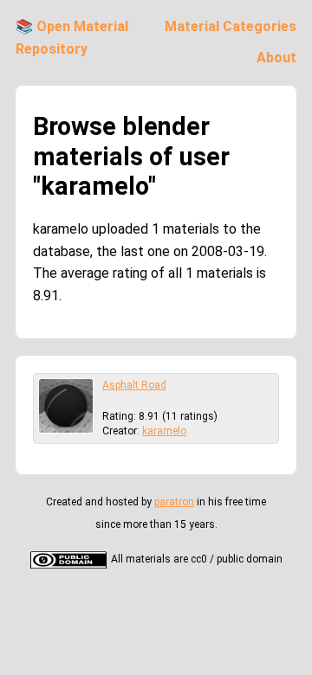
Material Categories (230, 26)
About (276, 57)
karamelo (164, 431)
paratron (174, 502)
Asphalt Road (134, 385)
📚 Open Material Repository (72, 37)
